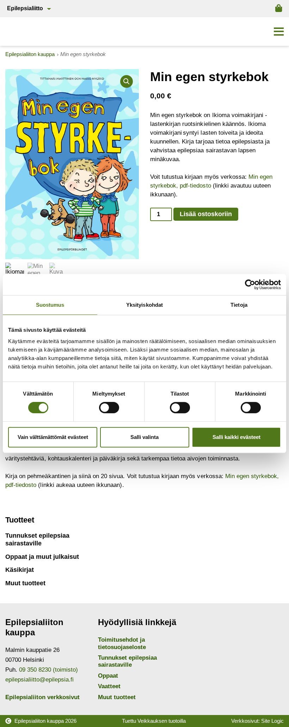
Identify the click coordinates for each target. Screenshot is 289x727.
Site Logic (272, 721)
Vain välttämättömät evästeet (53, 437)
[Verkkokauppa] (278, 8)
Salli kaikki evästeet (236, 437)
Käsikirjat (19, 569)
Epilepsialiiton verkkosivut (42, 697)
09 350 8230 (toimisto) (48, 669)
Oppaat (108, 675)
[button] (279, 32)
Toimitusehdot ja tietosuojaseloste (122, 643)
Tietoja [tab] (238, 305)
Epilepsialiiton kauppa (39, 721)
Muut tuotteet (25, 583)
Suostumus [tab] (50, 305)
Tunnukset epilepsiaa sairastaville (37, 539)
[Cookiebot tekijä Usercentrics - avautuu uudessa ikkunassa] (250, 284)
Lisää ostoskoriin (206, 214)
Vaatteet (109, 686)
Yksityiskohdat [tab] (144, 305)
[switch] (109, 407)
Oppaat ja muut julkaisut (42, 556)
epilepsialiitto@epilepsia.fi (39, 679)
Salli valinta (144, 437)
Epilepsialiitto (25, 8)
